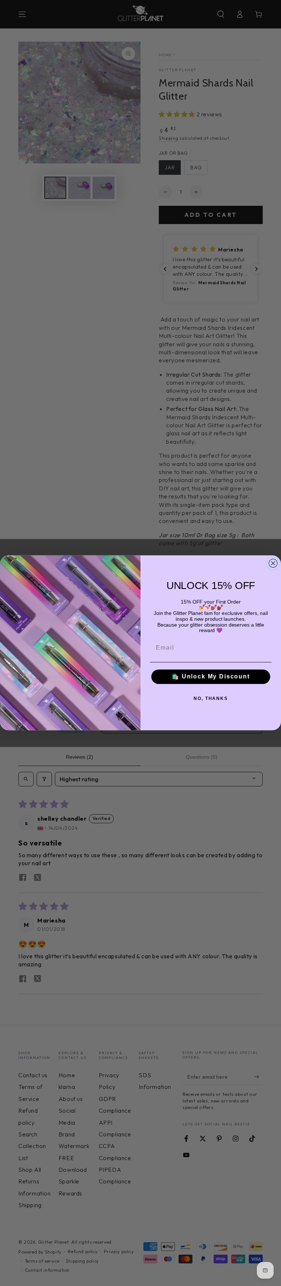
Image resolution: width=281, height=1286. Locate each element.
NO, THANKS (211, 698)
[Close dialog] (273, 563)
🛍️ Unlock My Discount (211, 677)
